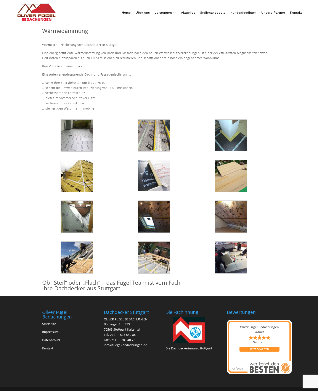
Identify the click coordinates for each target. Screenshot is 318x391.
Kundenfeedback (243, 12)
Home (126, 12)
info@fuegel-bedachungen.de (125, 345)
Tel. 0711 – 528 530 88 (120, 335)
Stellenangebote (213, 12)
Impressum (50, 332)
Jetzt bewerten (259, 349)
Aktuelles (188, 12)
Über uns (143, 12)
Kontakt (296, 12)
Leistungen (163, 12)
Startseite (49, 324)
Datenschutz (51, 340)
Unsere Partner (273, 12)
